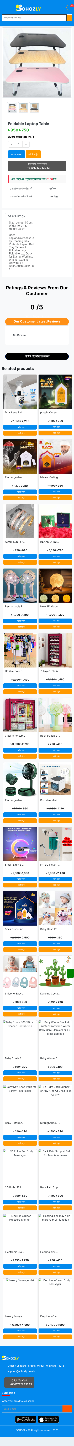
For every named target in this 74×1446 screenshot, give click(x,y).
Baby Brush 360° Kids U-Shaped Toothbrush (15, 1058)
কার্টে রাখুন (20, 433)
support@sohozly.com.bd (22, 1371)
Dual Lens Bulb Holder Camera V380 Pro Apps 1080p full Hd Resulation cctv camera (15, 412)
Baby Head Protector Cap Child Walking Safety (50, 929)
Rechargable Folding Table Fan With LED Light (15, 606)
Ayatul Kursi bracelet (15, 541)
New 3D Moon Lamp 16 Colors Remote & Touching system (50, 606)
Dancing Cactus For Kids (50, 993)
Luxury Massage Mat (15, 1316)
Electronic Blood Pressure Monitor (15, 1252)
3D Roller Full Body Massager (15, 1187)
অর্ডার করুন (16, 154)
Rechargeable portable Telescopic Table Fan (15, 800)
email (17, 1400)
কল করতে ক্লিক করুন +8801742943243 (38, 165)
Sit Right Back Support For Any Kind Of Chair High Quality (50, 1123)
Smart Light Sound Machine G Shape (15, 864)
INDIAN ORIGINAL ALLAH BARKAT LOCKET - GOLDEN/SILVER (50, 541)
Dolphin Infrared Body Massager (50, 1316)
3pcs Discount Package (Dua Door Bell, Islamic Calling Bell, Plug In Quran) (15, 929)
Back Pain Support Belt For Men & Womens (50, 1187)
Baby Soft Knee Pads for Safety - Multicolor (15, 1123)
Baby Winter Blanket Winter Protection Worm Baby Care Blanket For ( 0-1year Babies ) (50, 1058)
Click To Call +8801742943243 (20, 1382)
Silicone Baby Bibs (15, 993)
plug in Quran (48, 412)
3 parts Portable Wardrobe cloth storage (15, 735)
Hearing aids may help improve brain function (50, 1252)
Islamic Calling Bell (50, 477)
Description (16, 216)
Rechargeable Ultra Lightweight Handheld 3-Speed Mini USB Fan (50, 735)
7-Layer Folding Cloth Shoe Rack (50, 671)
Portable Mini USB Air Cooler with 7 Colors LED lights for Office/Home (50, 800)
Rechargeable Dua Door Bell (15, 477)
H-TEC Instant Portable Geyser (50, 864)
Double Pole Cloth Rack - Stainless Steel (15, 671)
